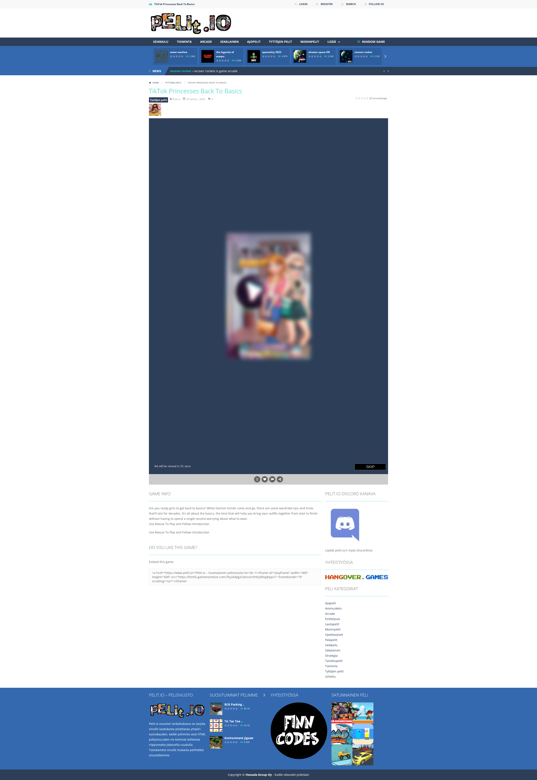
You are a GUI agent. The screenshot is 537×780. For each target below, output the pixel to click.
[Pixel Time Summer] (362, 734)
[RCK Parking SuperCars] (216, 708)
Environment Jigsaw (238, 738)
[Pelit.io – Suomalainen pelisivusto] (191, 23)
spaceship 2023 (271, 52)
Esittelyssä (332, 619)
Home (155, 82)
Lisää (331, 42)
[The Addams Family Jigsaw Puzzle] (341, 713)
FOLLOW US (376, 4)
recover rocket (363, 52)
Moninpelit (309, 42)
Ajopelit (254, 42)
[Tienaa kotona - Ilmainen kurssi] (299, 730)
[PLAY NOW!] (161, 56)
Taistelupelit (334, 661)
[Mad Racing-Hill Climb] (341, 755)
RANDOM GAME (373, 42)
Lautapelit (332, 624)
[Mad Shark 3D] (341, 734)
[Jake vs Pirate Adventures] (362, 713)
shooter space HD (319, 52)
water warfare (178, 52)
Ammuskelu (333, 608)
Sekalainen (229, 42)
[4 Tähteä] (365, 98)
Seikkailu (160, 42)
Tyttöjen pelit (280, 42)
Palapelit (331, 640)
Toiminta (184, 42)
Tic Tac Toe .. (233, 721)
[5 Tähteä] (367, 98)
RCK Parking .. (234, 704)
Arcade (206, 42)
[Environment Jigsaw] (216, 742)
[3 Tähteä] (362, 98)
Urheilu (330, 677)
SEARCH (351, 4)
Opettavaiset (334, 635)
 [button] (272, 479)
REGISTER (327, 4)
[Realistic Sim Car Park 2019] (362, 755)
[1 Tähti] (356, 98)
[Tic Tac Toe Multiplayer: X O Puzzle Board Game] (216, 725)
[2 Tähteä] (359, 98)
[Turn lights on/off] (257, 479)
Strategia (331, 656)
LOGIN (303, 4)
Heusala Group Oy (259, 775)
